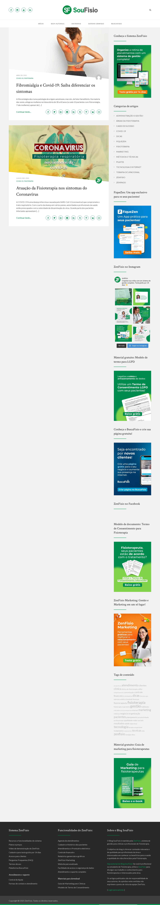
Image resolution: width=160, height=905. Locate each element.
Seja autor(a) (57, 24)
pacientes (120, 717)
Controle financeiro (66, 852)
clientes (142, 685)
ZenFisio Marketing (66, 860)
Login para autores (116, 890)
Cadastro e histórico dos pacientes (72, 844)
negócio (124, 713)
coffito (140, 689)
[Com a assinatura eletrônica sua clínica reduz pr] (123, 296)
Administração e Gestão (129, 115)
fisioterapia (137, 702)
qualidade (128, 720)
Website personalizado (68, 864)
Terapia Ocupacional (128, 172)
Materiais (76, 24)
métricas (117, 714)
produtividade (143, 717)
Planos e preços (15, 844)
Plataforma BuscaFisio (18, 868)
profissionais (119, 720)
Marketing (122, 151)
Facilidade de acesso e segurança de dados (76, 868)
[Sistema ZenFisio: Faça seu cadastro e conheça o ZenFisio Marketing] (132, 639)
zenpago (128, 735)
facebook (129, 699)
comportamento (118, 692)
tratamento (119, 731)
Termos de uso (15, 864)
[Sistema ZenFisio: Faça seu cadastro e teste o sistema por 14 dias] (132, 71)
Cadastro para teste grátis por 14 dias (25, 852)
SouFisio (142, 867)
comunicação (129, 692)
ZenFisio (120, 177)
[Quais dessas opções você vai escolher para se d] (141, 315)
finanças (136, 699)
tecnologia (121, 727)
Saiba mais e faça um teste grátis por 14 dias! (118, 903)
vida (143, 731)
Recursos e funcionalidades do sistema (25, 840)
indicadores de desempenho (122, 710)
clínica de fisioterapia (130, 689)
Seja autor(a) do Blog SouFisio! (120, 864)
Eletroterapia (144, 696)
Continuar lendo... (23, 112)
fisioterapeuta (120, 703)
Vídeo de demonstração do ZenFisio (24, 848)
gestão (135, 706)
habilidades (145, 707)
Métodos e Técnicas (127, 157)
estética (123, 699)
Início (41, 24)
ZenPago (121, 182)
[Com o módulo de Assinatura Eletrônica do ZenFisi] (123, 315)
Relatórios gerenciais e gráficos (71, 856)
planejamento (132, 717)
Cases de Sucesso (125, 126)
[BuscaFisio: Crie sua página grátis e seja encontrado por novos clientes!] (132, 468)
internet (135, 710)
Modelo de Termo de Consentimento (73, 887)
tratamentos (128, 731)
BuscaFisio (116, 24)
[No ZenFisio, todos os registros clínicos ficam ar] (141, 333)
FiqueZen (121, 141)
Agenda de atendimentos (68, 840)
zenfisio (119, 734)
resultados (119, 723)
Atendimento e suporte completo (72, 872)
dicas (136, 695)
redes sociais (138, 720)
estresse (117, 699)
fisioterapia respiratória (122, 707)
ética (133, 735)
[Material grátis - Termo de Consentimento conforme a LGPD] (132, 395)
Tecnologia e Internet (128, 167)
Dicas (119, 136)
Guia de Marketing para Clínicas (71, 883)
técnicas (136, 730)
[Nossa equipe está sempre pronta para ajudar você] (141, 296)
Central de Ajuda (16, 879)
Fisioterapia (28, 78)
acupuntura (117, 686)
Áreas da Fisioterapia (127, 121)
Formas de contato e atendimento (23, 883)
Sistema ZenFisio (96, 24)
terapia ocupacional (135, 727)
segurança (133, 724)
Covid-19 (19, 78)
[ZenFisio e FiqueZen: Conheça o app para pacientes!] (132, 231)
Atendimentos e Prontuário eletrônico (74, 848)
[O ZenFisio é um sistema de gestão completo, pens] (123, 333)
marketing (144, 710)
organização (134, 713)
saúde (126, 723)
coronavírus (128, 696)
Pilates (120, 162)
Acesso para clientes (17, 856)
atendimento (130, 685)
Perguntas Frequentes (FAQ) (21, 860)
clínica (117, 688)
